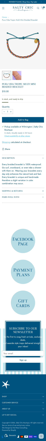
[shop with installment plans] (23, 271)
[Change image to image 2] (16, 75)
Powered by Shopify (9, 430)
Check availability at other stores (17, 136)
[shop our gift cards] (23, 302)
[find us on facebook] (23, 240)
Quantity (5, 106)
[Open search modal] (38, 8)
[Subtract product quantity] (4, 111)
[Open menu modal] (3, 8)
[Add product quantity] (11, 111)
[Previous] (4, 2)
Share (7, 149)
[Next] (41, 2)
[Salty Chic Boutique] (23, 8)
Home (4, 17)
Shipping (6, 142)
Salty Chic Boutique (22, 422)
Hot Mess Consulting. (20, 428)
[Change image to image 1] (6, 75)
